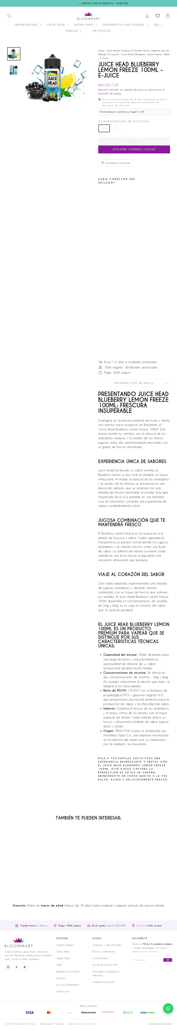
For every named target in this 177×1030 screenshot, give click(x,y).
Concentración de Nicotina (123, 121)
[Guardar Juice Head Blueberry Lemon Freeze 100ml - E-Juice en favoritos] (111, 193)
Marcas (72, 30)
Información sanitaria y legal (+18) (123, 111)
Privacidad (46, 1024)
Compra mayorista (103, 981)
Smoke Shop (84, 24)
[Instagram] (8, 967)
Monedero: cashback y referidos (106, 973)
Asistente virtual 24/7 (105, 964)
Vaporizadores (26, 24)
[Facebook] (16, 967)
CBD (156, 24)
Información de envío (134, 383)
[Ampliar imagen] (55, 78)
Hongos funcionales (68, 971)
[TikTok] (24, 967)
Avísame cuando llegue (134, 149)
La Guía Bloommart (68, 984)
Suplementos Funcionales (124, 24)
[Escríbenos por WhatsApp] (168, 1008)
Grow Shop (56, 24)
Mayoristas (102, 30)
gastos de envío (134, 89)
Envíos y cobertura (104, 951)
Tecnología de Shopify (160, 1024)
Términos (58, 1024)
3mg (104, 128)
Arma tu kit (63, 991)
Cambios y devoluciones (107, 944)
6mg (116, 128)
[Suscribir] (167, 960)
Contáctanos (100, 958)
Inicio (101, 50)
